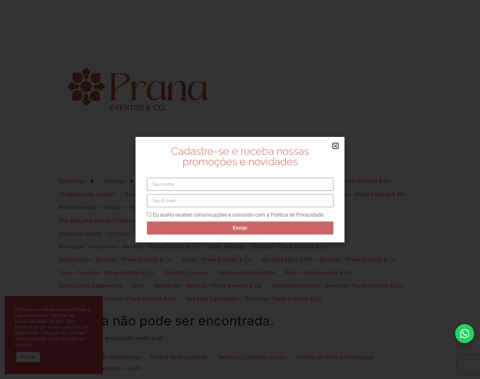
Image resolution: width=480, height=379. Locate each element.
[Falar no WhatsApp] (464, 333)
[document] (240, 189)
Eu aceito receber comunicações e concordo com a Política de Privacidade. (239, 215)
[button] (335, 145)
